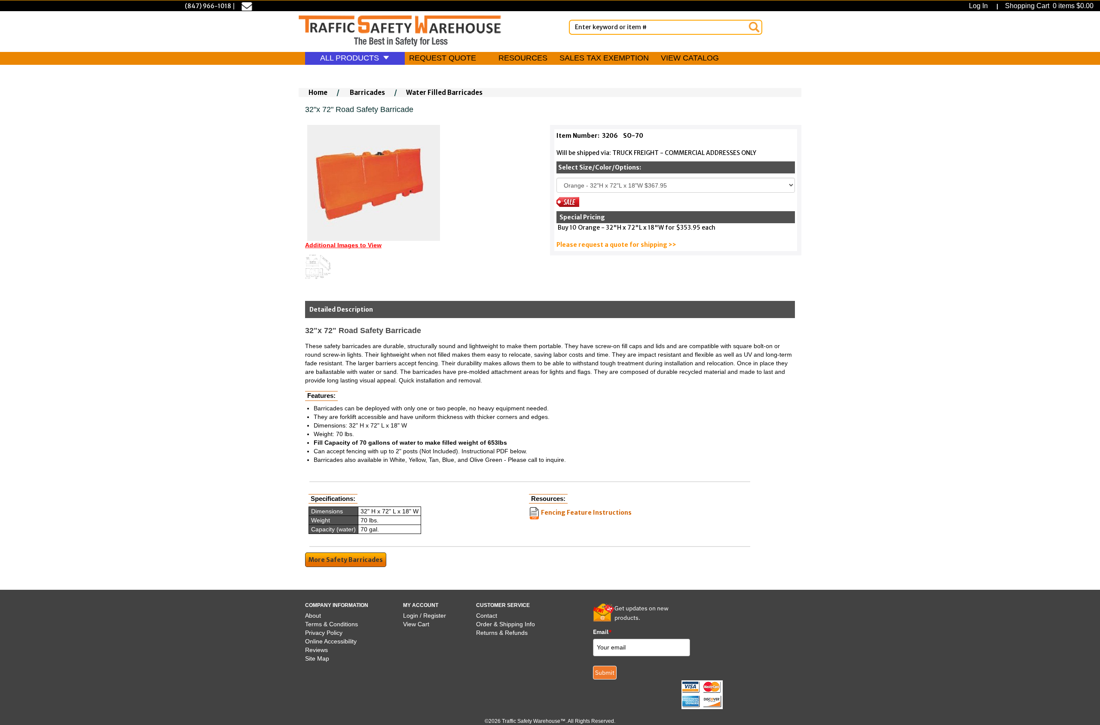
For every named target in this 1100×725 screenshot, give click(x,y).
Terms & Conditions (331, 624)
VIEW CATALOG (690, 58)
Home (318, 92)
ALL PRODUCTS (350, 58)
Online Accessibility (331, 641)
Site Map (317, 658)
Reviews (316, 649)
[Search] (754, 27)
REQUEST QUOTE (442, 58)
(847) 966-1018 (208, 6)
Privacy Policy (323, 632)
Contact (486, 615)
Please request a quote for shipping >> (616, 245)
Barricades (367, 92)
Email (602, 632)
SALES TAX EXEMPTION (604, 58)
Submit (604, 672)
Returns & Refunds (502, 632)
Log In (980, 5)
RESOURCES (522, 58)
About (313, 615)
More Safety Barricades (346, 560)
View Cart (416, 624)
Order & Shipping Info (505, 624)
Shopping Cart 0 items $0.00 (1048, 5)
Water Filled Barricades (444, 92)
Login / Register (424, 615)
